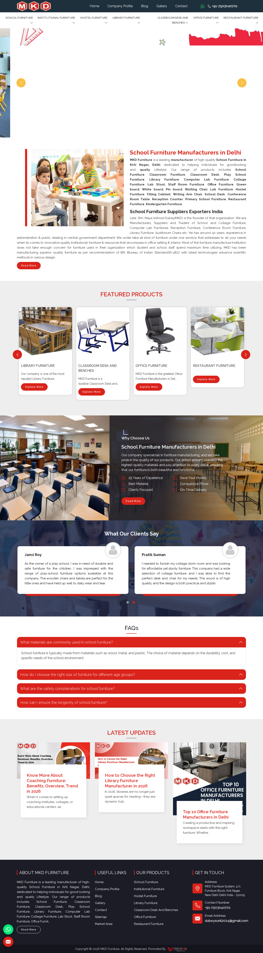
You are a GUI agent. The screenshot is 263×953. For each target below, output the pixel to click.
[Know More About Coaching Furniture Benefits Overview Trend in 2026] (53, 760)
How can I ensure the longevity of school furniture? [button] (63, 702)
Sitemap (101, 917)
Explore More (34, 387)
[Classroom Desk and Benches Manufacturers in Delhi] (103, 332)
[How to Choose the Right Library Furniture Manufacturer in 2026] (131, 760)
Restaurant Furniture (241, 17)
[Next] (245, 354)
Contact (181, 6)
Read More (28, 265)
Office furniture (206, 17)
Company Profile (120, 6)
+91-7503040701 (224, 6)
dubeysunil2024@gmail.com (226, 921)
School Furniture (19, 17)
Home (94, 6)
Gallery (161, 6)
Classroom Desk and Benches (172, 20)
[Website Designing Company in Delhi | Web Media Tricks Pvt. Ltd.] (177, 949)
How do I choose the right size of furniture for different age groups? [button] (77, 674)
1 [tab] (127, 602)
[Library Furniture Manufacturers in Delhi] (46, 332)
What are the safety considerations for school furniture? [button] (67, 688)
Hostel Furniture (93, 17)
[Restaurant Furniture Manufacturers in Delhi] (218, 332)
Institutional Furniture (56, 17)
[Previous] (17, 354)
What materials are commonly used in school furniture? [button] (66, 642)
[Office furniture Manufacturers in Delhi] (161, 332)
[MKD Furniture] (34, 6)
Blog (144, 6)
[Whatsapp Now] (202, 6)
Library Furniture (126, 17)
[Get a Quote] (8, 942)
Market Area (103, 924)
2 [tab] (134, 602)
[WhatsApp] (8, 929)
